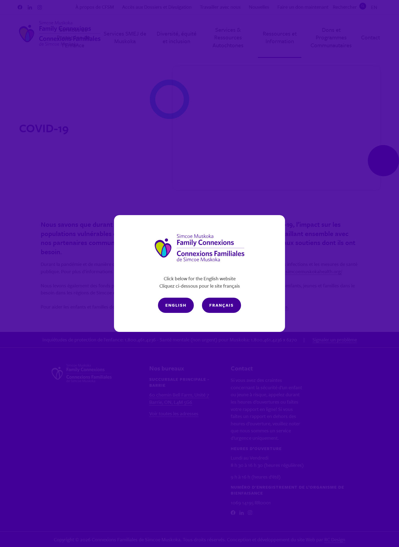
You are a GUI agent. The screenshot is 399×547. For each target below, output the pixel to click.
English (175, 305)
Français (221, 305)
